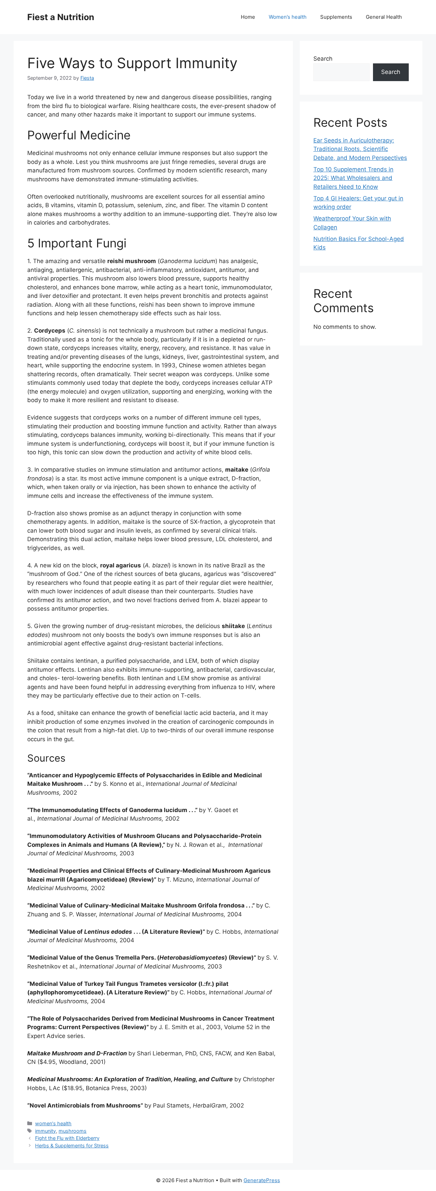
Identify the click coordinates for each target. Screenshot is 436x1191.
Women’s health (288, 17)
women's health (53, 1123)
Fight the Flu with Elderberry (67, 1138)
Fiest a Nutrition (60, 17)
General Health (384, 17)
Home (248, 17)
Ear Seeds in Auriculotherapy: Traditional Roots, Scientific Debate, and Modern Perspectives (360, 149)
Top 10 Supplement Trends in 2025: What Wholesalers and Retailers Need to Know (353, 178)
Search (322, 58)
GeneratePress (262, 1180)
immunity (45, 1131)
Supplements (336, 17)
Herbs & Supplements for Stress (72, 1145)
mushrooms (73, 1131)
